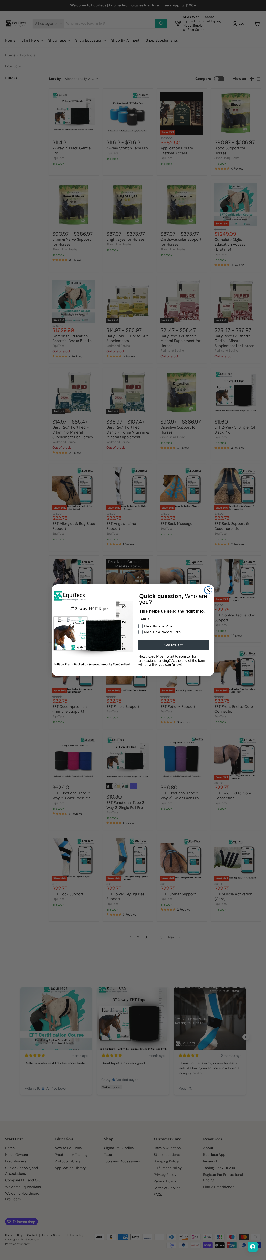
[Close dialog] (208, 590)
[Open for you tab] (253, 1247)
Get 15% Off (173, 645)
